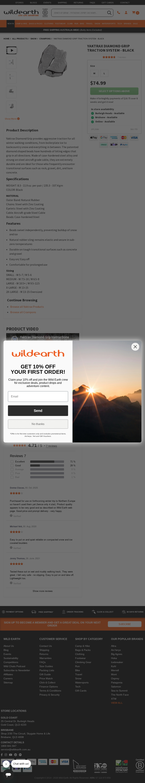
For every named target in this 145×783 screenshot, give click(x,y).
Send (38, 411)
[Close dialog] (135, 346)
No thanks (38, 424)
